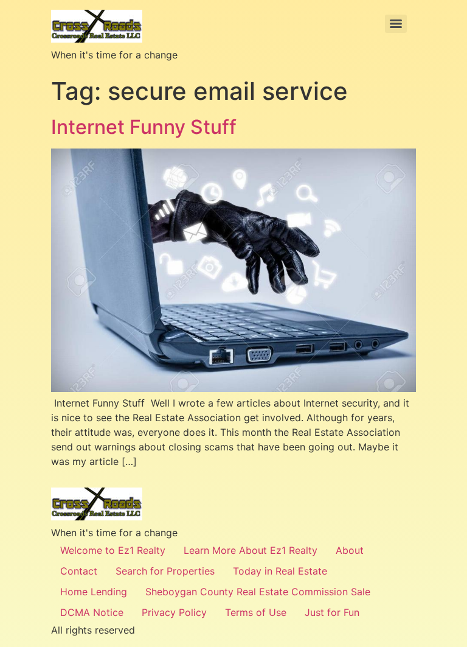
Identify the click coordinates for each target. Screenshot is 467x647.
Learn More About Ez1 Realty (250, 550)
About (350, 550)
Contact (78, 571)
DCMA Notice (91, 612)
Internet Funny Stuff (146, 127)
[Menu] (396, 24)
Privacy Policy (174, 612)
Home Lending (93, 592)
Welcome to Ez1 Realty (112, 550)
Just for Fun (332, 612)
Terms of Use (255, 612)
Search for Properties (165, 571)
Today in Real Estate (280, 571)
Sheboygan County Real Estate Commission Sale (257, 592)
